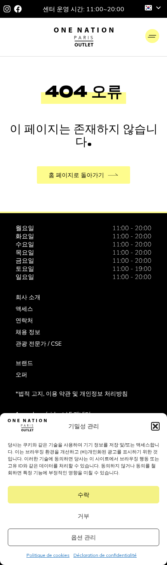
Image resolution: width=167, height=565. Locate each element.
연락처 (24, 320)
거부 (83, 516)
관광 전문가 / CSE (39, 343)
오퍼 (21, 374)
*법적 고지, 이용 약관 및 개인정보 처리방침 (72, 393)
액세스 (24, 308)
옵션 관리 (83, 537)
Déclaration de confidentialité (105, 555)
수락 (83, 494)
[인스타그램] (7, 8)
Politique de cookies (48, 555)
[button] (155, 426)
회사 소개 (28, 297)
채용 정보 (28, 332)
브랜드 (24, 363)
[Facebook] (17, 8)
